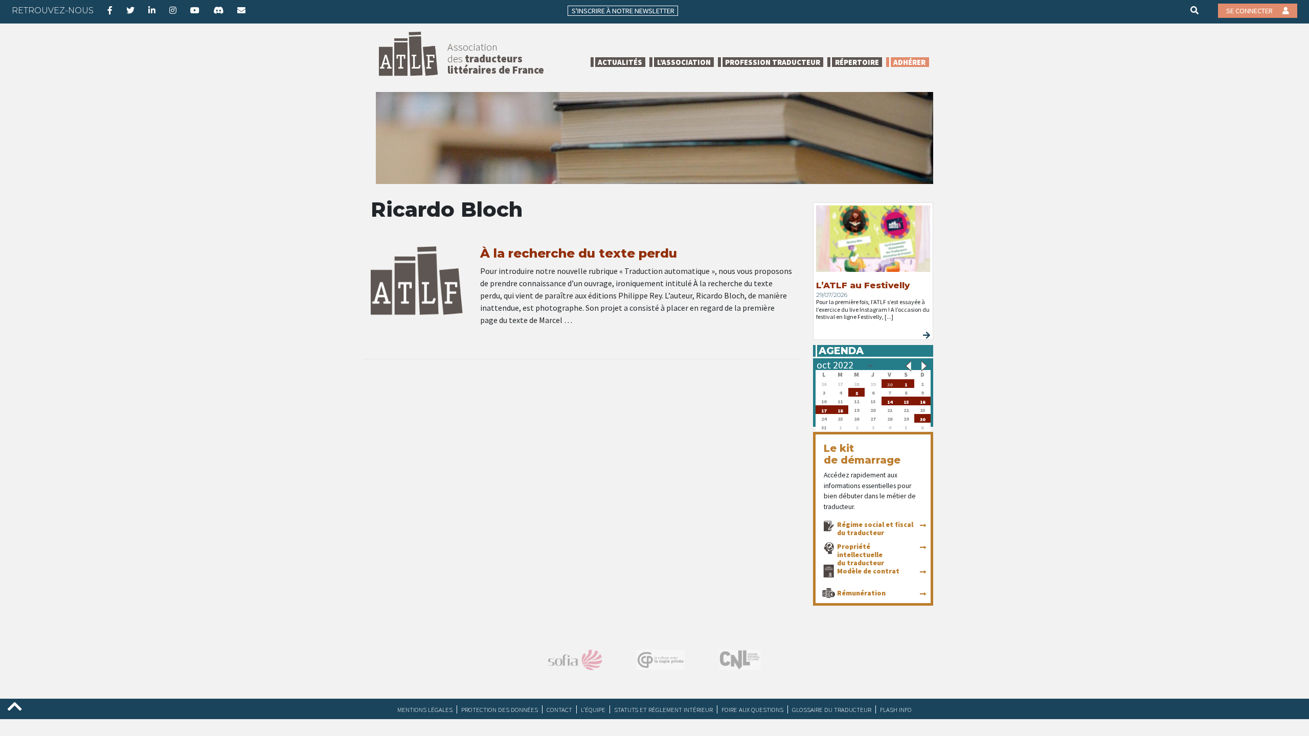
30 (889, 383)
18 (840, 409)
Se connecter (1250, 10)
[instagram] (172, 10)
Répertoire (857, 62)
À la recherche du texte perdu (578, 253)
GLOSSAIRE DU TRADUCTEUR (831, 709)
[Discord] (218, 10)
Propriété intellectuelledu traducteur (860, 554)
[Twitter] (130, 10)
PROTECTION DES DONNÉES (499, 709)
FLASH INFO (896, 709)
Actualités (620, 62)
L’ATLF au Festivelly (863, 285)
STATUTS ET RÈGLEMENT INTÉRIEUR (663, 709)
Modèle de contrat (868, 571)
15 (906, 401)
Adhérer (909, 62)
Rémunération (861, 592)
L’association (684, 62)
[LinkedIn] (151, 10)
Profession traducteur (772, 62)
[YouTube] (194, 10)
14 (889, 401)
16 (922, 401)
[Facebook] (109, 10)
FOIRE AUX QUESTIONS (752, 709)
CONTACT (559, 709)
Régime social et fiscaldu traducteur (875, 528)
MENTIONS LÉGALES (425, 709)
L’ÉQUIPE (593, 709)
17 (823, 409)
